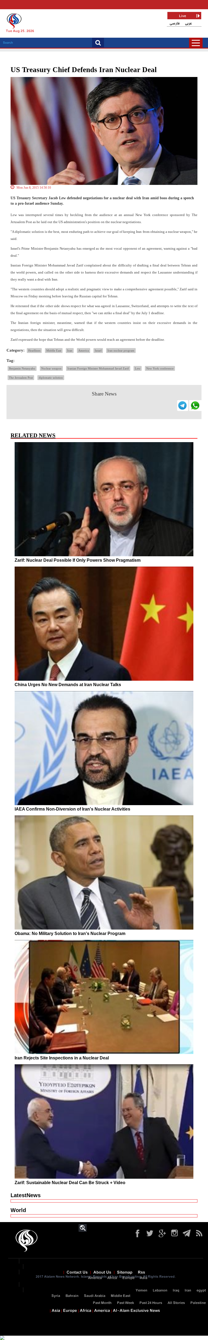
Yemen (141, 1290)
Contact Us (77, 1272)
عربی (188, 23)
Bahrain (72, 1296)
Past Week (125, 1303)
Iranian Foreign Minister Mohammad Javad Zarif (98, 368)
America (83, 350)
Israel (98, 350)
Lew (137, 368)
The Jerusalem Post (21, 377)
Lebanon (160, 1290)
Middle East (53, 350)
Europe (128, 1278)
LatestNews (26, 1195)
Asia (143, 1278)
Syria (55, 1296)
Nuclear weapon (51, 368)
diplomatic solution (51, 377)
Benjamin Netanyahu (22, 368)
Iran (69, 350)
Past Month (102, 1303)
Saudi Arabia (94, 1296)
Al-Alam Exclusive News (136, 1310)
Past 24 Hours (150, 1303)
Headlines (34, 350)
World (18, 1210)
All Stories (176, 1303)
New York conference (160, 368)
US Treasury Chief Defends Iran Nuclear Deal (84, 70)
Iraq (176, 1290)
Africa (112, 1278)
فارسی (175, 23)
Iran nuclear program (121, 350)
